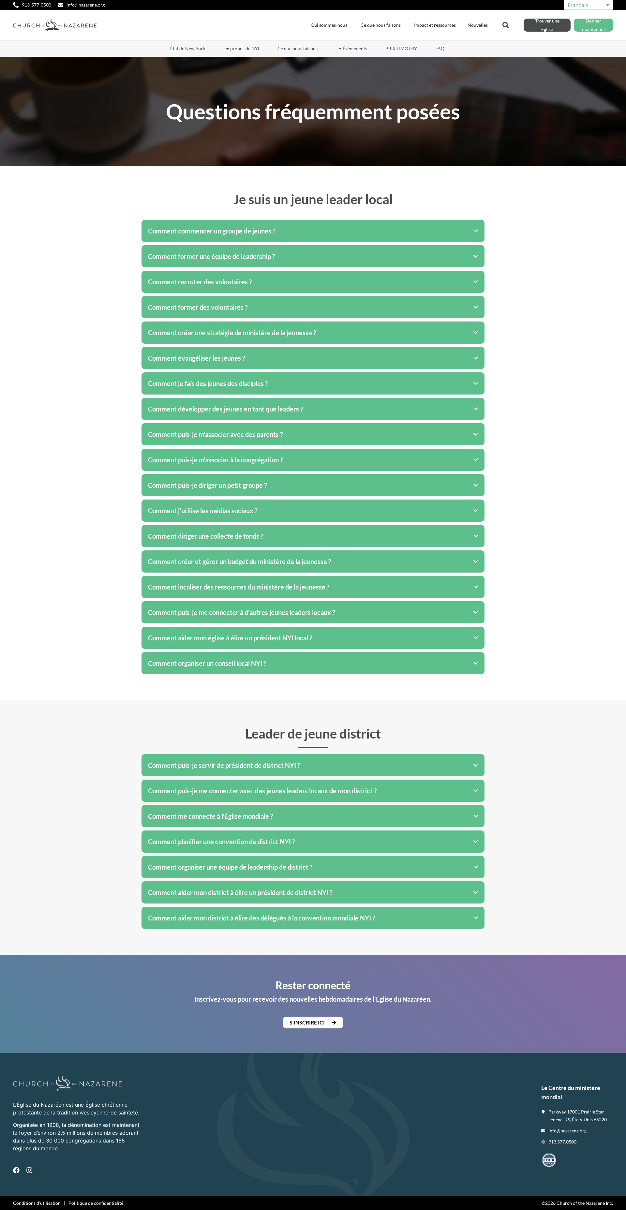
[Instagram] (29, 1170)
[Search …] (505, 24)
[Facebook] (16, 1170)
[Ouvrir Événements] (340, 48)
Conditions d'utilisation (37, 1203)
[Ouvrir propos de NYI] (227, 48)
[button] (313, 1022)
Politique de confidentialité (95, 1203)
